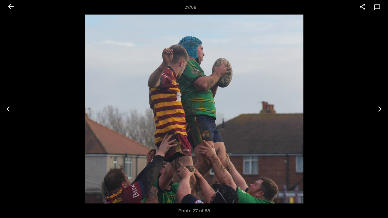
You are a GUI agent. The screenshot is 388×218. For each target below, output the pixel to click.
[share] (362, 7)
